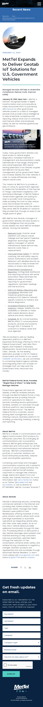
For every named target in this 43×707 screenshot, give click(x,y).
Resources (5, 16)
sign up (11, 674)
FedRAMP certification (12, 359)
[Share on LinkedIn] (30, 567)
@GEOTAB (15, 557)
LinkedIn (9, 485)
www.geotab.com (27, 555)
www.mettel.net (25, 480)
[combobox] (21, 643)
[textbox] (21, 643)
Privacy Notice (21, 697)
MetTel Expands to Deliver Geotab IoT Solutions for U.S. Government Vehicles (18, 19)
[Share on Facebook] (21, 567)
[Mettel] (21, 687)
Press (13, 16)
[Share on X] (25, 568)
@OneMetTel (21, 482)
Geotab (10, 109)
